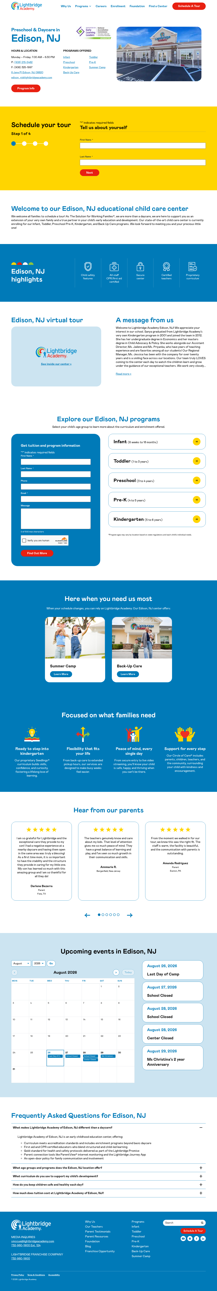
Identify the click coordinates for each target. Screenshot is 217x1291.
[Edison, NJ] (26, 6)
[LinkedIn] (203, 1238)
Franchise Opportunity (100, 1251)
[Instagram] (190, 1238)
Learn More (61, 674)
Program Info (25, 88)
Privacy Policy (17, 1275)
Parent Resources (96, 1236)
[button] (99, 914)
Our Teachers (94, 1227)
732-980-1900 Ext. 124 (26, 1245)
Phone (24, 480)
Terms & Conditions (36, 1275)
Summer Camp (97, 67)
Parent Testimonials (98, 1231)
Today (128, 972)
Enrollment (118, 6)
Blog (88, 1246)
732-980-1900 (20, 1258)
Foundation (137, 6)
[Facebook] (196, 1238)
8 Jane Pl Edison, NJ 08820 (27, 72)
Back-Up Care (71, 72)
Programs (81, 6)
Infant (66, 57)
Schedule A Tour (189, 6)
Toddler (93, 57)
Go (51, 963)
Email (24, 493)
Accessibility (54, 1275)
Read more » (123, 374)
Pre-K (92, 62)
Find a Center (158, 6)
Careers (101, 6)
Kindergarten (70, 67)
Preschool (69, 62)
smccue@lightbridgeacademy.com (32, 1241)
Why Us (66, 6)
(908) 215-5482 (23, 62)
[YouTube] (183, 1238)
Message (25, 505)
